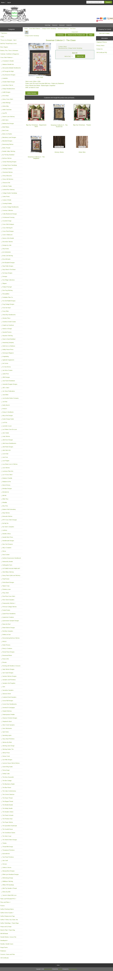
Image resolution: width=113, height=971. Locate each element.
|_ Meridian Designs (6, 488)
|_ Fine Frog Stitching (6, 290)
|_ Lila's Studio (4, 433)
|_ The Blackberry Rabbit (7, 784)
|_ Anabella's (4, 78)
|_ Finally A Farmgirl (6, 287)
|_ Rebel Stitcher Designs (7, 627)
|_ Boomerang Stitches (6, 144)
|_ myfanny (3, 530)
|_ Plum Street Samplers (7, 599)
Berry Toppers (4, 47)
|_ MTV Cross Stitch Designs (8, 519)
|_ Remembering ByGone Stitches (10, 638)
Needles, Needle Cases (6, 944)
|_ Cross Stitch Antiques (7, 224)
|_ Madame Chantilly (6, 478)
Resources (54, 25)
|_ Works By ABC (5, 891)
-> (6, 57)
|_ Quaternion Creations (7, 617)
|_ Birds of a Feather (6, 134)
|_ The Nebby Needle (6, 808)
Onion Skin (82, 152)
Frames (2, 905)
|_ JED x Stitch (4, 387)
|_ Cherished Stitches (6, 172)
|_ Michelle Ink (4, 492)
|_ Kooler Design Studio (7, 419)
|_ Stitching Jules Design (7, 745)
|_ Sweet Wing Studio (6, 766)
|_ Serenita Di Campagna (7, 707)
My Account (61, 25)
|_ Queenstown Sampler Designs (9, 620)
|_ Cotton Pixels (5, 196)
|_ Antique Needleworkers (7, 88)
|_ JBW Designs (5, 377)
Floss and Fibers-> (5, 902)
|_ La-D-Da (3, 422)
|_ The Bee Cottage (5, 780)
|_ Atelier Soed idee (5, 109)
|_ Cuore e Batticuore (6, 234)
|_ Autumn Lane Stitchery (7, 116)
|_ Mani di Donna (5, 485)
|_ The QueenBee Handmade (8, 825)
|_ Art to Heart (4, 95)
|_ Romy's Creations (6, 648)
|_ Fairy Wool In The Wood (7, 269)
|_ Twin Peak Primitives (7, 857)
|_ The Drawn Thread (6, 798)
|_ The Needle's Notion (6, 812)
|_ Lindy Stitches (5, 436)
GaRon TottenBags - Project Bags (9, 923)
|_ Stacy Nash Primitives (7, 738)
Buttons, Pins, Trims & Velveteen (9, 50)
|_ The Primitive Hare (6, 818)
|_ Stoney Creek (5, 756)
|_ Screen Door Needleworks (8, 704)
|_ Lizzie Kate (4, 453)
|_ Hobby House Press (6, 349)
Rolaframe (3, 951)
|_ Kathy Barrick (5, 405)
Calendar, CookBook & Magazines (9, 54)
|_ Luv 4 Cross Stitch (6, 474)
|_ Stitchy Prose (5, 752)
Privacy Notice (100, 45)
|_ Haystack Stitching (6, 335)
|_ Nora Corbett (4, 554)
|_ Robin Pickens (5, 645)
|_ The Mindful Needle (6, 805)
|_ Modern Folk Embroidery (8, 509)
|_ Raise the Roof (5, 624)
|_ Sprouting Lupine (5, 735)
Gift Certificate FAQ (101, 52)
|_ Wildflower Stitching (6, 881)
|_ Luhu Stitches (5, 467)
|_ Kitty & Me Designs (6, 415)
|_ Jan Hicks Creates (6, 370)
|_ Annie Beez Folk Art (6, 85)
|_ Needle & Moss (5, 533)
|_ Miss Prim (4, 506)
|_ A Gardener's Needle (7, 61)
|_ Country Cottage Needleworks (9, 207)
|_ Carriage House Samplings (8, 165)
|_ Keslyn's (3, 408)
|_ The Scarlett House (6, 829)
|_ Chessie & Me (5, 182)
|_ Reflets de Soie (5, 634)
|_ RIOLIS (3, 641)
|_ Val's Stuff (4, 860)
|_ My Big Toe (4, 523)
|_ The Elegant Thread (6, 801)
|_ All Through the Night (7, 71)
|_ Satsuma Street (5, 693)
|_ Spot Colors (4, 732)
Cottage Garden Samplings (49, 28)
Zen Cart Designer (73, 969)
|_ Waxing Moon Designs (7, 871)
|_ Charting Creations (6, 168)
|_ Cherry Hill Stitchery (6, 179)
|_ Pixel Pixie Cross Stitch (7, 596)
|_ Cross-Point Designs (7, 231)
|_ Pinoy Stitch (4, 592)
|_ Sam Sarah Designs (6, 672)
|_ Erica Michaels (5, 259)
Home (3, 2)
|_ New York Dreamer (6, 544)
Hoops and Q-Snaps (5, 926)
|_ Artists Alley (4, 106)
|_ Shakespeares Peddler (7, 714)
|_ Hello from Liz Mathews (7, 346)
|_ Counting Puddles (6, 203)
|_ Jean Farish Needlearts (7, 380)
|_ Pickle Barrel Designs (7, 582)
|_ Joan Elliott (4, 394)
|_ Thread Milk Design (6, 846)
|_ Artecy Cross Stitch (6, 99)
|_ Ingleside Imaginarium (7, 360)
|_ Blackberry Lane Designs (8, 137)
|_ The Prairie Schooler (6, 815)
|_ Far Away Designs (6, 273)
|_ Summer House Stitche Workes (10, 763)
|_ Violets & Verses (5, 867)
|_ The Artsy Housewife (7, 777)
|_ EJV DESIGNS (5, 252)
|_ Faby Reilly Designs (6, 266)
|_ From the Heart (5, 307)
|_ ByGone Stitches (6, 158)
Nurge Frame (4, 947)
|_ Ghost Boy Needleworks (8, 314)
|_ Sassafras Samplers (6, 690)
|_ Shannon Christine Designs (8, 718)
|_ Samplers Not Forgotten (7, 683)
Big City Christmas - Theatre (82, 125)
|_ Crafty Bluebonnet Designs (8, 214)
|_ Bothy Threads (5, 147)
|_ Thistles (3, 843)
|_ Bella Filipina (4, 127)
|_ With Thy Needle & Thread (8, 888)
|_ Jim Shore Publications (7, 391)
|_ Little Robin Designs (6, 446)
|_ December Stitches (6, 241)
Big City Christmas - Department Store (36, 125)
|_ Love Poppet (4, 460)
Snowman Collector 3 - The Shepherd (36, 157)
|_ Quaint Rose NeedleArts (8, 613)
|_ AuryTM (3, 113)
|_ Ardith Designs (5, 92)
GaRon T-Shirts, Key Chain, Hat (9, 919)
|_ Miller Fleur (4, 499)
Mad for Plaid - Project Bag (7, 930)
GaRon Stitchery (48, 969)
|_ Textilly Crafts (5, 773)
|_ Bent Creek (4, 130)
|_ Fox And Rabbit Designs (7, 300)
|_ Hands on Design (6, 328)
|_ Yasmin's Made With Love (8, 895)
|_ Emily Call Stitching (6, 255)
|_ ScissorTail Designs (6, 700)
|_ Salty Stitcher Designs (7, 669)
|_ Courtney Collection (6, 210)
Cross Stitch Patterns (34, 28)
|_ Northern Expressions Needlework (10, 558)
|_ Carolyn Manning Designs (8, 161)
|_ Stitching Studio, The (6, 749)
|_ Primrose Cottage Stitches (8, 606)
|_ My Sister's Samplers (7, 526)
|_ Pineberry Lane (5, 589)
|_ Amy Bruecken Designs (7, 74)
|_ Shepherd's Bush (6, 721)
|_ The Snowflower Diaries (7, 832)
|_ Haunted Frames (5, 332)
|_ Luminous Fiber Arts (6, 471)
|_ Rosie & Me (4, 659)
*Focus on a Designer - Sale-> (8, 40)
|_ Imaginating (4, 356)
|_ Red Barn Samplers (6, 631)
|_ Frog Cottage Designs (7, 304)
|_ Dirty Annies (4, 248)
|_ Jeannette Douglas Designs (8, 384)
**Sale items (3, 33)
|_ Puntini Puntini (5, 610)
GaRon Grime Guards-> (7, 912)
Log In (9, 2)
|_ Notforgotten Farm (6, 565)
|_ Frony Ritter (4, 311)
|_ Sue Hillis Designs (6, 759)
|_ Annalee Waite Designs (7, 81)
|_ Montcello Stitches (6, 516)
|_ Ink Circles (4, 363)
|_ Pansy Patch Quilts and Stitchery (10, 575)
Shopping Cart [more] (104, 29)
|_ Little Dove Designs (6, 440)
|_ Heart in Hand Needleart (7, 339)
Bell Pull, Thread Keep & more (8, 43)
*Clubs (2, 36)
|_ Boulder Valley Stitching (7, 151)
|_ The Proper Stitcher (6, 822)
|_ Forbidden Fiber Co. (6, 297)
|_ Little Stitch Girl (5, 450)
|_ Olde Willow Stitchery (7, 572)
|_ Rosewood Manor (6, 655)
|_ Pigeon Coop (4, 586)
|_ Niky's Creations (5, 547)
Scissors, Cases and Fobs (7, 954)
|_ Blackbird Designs (6, 141)
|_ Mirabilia (3, 502)
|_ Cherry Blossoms (6, 175)
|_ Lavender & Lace (6, 426)
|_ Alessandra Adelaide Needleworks (10, 68)
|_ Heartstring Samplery (7, 342)
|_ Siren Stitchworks (6, 728)
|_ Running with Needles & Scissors (10, 665)
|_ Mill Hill (3, 495)
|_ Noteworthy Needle (6, 561)
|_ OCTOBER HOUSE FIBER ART (10, 568)
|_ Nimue (3, 551)
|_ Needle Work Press (6, 537)
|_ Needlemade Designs (7, 540)
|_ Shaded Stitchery (6, 711)
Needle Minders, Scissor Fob (8, 937)
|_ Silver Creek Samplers (7, 725)
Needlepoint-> (4, 940)
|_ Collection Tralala (6, 186)
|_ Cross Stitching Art (6, 227)
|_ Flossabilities (4, 294)
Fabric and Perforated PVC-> (8, 898)
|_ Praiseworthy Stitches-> (7, 603)
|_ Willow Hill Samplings (7, 885)
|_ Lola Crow (4, 457)
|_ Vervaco (3, 864)
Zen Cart (60, 969)
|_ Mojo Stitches (5, 513)
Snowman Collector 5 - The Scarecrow (59, 125)
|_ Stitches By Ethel (6, 742)
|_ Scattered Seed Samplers (8, 697)
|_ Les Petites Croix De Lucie (8, 429)
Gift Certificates (4, 958)
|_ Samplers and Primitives (8, 679)
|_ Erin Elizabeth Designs (7, 262)
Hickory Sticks (59, 152)
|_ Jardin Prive (4, 373)
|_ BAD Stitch (4, 120)
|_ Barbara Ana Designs (7, 123)
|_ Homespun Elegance (7, 353)
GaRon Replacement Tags (7, 916)
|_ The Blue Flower (5, 787)
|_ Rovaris (3, 662)
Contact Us (69, 25)
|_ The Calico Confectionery (8, 791)
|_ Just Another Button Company (9, 398)
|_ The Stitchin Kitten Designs (8, 839)
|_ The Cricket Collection (7, 794)
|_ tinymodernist (5, 853)
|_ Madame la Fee (5, 481)
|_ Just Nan (3, 401)
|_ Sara (2, 686)
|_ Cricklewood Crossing (7, 217)
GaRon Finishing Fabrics (7, 909)
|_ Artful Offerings (5, 102)
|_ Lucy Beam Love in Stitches (9, 464)
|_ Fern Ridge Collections (7, 280)
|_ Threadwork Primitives (7, 850)
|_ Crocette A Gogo (5, 221)
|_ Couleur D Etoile (5, 200)
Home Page (47, 25)
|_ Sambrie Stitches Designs (8, 676)
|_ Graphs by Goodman (7, 325)
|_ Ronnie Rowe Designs (7, 652)
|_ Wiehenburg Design (6, 878)
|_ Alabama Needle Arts (7, 64)
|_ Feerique (3, 276)
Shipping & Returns (101, 42)
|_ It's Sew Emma (5, 367)
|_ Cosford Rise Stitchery (7, 189)
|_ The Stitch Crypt (5, 836)
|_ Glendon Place (5, 318)
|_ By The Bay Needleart (7, 154)
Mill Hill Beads (4, 933)
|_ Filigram (3, 283)
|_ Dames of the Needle (7, 238)
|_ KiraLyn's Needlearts (7, 412)
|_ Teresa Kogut (5, 770)
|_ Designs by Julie (5, 245)
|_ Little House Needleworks (8, 443)
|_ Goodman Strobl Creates (8, 321)
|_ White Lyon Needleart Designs (9, 874)
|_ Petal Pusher (4, 579)
